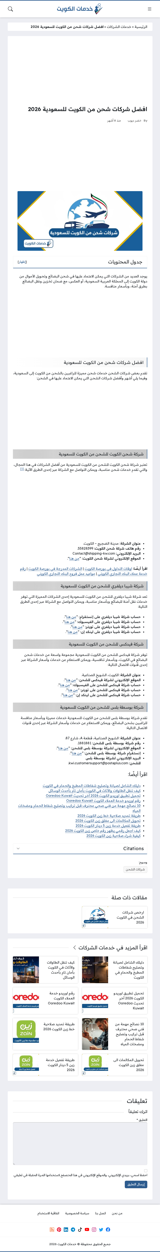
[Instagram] (94, 1229)
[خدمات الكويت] (80, 9)
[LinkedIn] (66, 1229)
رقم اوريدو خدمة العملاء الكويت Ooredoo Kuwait (103, 800)
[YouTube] (87, 1229)
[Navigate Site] (150, 9)
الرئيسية (141, 27)
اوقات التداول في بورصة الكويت (108, 568)
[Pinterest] (59, 1229)
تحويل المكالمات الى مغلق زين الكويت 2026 (108, 820)
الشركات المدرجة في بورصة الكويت (55, 568)
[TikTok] (80, 1229)
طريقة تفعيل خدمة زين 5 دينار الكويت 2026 (108, 825)
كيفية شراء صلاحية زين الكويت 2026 (113, 835)
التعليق (142, 1120)
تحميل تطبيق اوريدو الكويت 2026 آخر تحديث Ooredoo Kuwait (93, 795)
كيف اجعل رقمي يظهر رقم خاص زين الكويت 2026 (103, 830)
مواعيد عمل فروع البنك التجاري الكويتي (66, 573)
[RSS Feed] (52, 1229)
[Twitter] (101, 1229)
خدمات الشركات (119, 27)
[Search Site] (10, 9)
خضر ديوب (134, 120)
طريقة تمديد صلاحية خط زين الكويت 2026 (109, 815)
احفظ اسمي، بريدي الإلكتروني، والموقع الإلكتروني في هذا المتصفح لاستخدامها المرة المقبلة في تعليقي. (80, 1175)
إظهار (22, 262)
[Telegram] (73, 1229)
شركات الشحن (135, 869)
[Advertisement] (80, 70)
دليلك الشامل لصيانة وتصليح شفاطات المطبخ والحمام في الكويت (92, 785)
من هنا (74, 558)
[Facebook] (108, 1229)
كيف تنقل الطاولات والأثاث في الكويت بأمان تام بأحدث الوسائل (95, 790)
